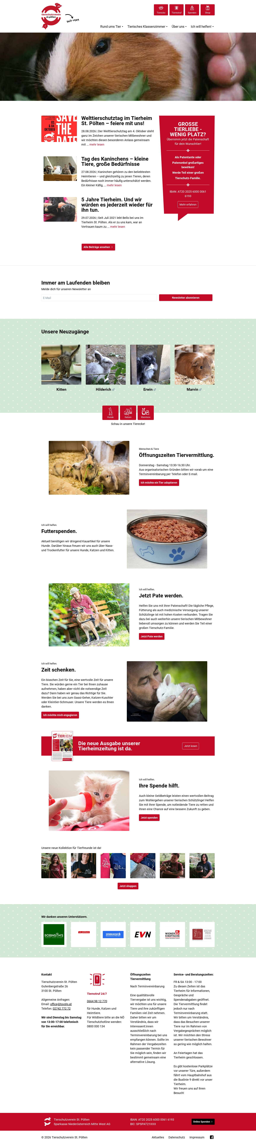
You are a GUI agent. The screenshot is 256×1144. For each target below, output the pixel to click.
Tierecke (161, 12)
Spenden (192, 12)
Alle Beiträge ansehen (97, 247)
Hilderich (103, 389)
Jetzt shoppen (128, 886)
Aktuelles (158, 1137)
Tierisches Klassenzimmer (147, 26)
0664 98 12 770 (97, 1001)
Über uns (180, 26)
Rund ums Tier (112, 26)
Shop (207, 12)
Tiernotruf (176, 12)
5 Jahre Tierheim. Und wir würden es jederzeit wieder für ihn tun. (117, 205)
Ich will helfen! (203, 26)
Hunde (110, 417)
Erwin (148, 389)
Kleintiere (145, 417)
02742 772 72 (62, 1008)
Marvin (192, 389)
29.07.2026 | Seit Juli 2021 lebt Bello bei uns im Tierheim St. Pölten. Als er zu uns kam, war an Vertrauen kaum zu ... (112, 222)
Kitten (61, 389)
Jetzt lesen (190, 746)
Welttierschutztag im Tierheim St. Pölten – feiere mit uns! (116, 120)
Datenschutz (176, 1137)
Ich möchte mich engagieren (60, 715)
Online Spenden (201, 1121)
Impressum (196, 1137)
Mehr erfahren (188, 204)
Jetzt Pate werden (152, 636)
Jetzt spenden (149, 817)
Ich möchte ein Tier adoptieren (159, 482)
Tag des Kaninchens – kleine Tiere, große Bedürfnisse (114, 161)
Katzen (128, 417)
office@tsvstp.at (61, 1004)
